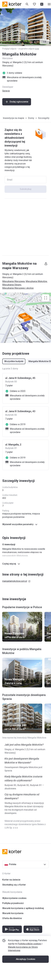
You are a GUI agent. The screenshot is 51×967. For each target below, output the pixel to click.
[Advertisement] (25, 227)
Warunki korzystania (12, 913)
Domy (31, 118)
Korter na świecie (11, 879)
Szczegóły (43, 118)
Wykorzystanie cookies (14, 898)
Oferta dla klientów (12, 918)
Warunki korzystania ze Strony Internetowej (23, 949)
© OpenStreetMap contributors (38, 342)
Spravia (6, 90)
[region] (25, 318)
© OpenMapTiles (19, 342)
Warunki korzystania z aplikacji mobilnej (23, 908)
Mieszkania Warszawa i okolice (18, 288)
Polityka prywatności (13, 903)
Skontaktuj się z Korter (14, 884)
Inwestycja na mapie (13, 118)
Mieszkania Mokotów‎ (36, 281)
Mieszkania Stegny (11, 284)
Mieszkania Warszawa (13, 281)
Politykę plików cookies (29, 943)
